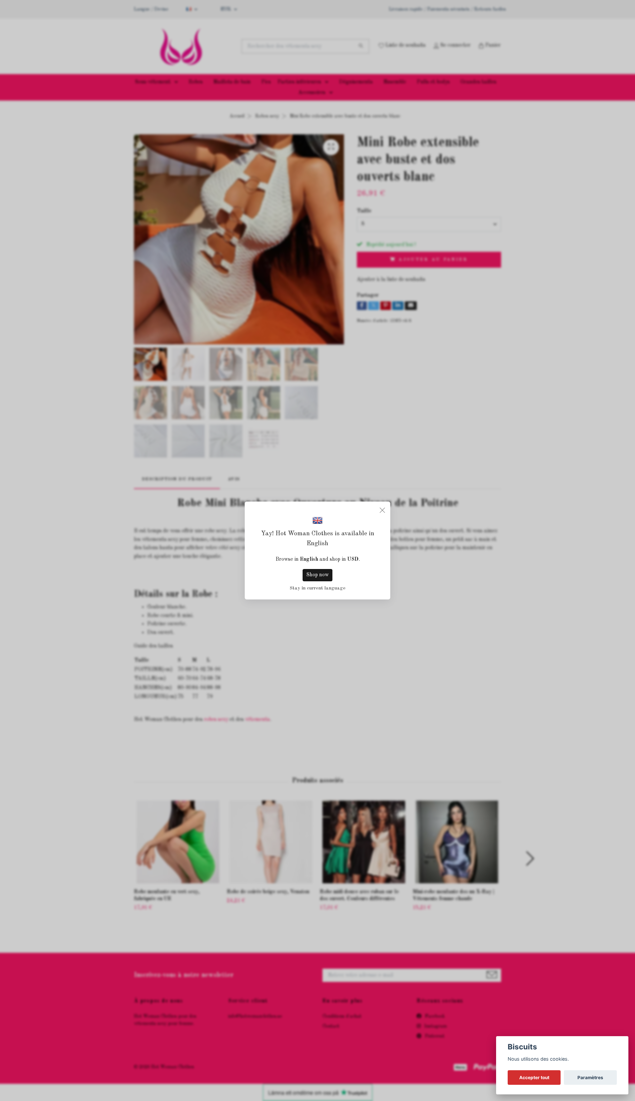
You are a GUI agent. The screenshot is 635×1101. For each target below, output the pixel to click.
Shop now (317, 575)
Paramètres (590, 1077)
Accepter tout (534, 1077)
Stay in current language (318, 588)
